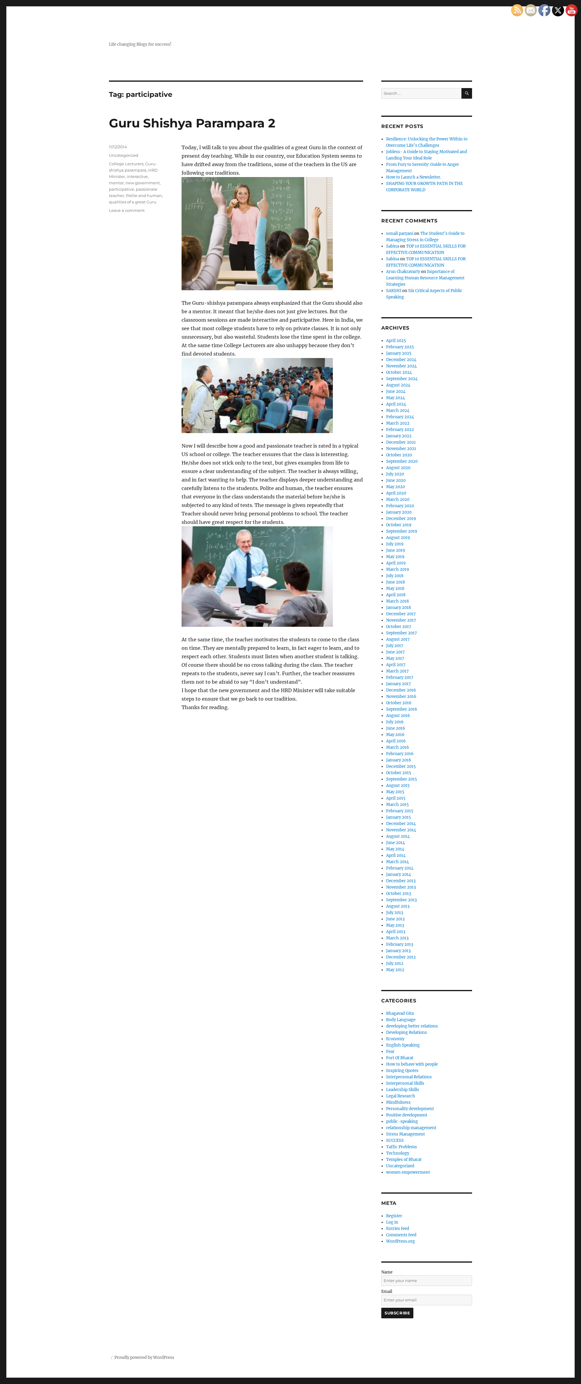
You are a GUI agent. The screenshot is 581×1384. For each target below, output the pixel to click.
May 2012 (395, 969)
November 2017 (401, 620)
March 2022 (397, 423)
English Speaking (403, 1045)
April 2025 (396, 340)
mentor (116, 182)
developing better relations (412, 1026)
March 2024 (397, 410)
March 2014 (397, 861)
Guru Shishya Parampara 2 (192, 123)
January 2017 (398, 683)
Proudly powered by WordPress (144, 1357)
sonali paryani (399, 233)
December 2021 (401, 442)
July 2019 (395, 544)
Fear (390, 1051)
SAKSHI (393, 290)
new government (143, 182)
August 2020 (398, 467)
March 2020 (397, 499)
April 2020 (396, 493)
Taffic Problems (401, 1146)
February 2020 (400, 505)
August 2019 (398, 537)
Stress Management (405, 1134)
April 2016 (396, 741)
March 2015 (397, 804)
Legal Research (400, 1096)
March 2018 (397, 601)
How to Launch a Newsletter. (413, 177)
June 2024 (395, 391)
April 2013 (395, 931)
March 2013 (397, 938)
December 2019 (401, 518)
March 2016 (397, 747)
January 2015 (398, 817)
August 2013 (397, 906)
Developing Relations (406, 1032)
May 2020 (395, 486)
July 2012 (394, 963)
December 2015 (401, 766)
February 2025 (400, 347)
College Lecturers (126, 163)
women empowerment (408, 1172)
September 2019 (401, 531)
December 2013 (400, 880)
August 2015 (398, 785)
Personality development (410, 1108)
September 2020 (402, 461)
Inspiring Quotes (402, 1070)
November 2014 (401, 830)
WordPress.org (400, 1241)
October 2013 (398, 893)
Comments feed (401, 1235)
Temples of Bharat (404, 1159)
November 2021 (401, 448)
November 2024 (401, 366)
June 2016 (395, 728)
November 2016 (401, 696)
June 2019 (395, 550)
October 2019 (399, 525)
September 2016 (401, 709)
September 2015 (401, 779)
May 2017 (395, 658)
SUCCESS (395, 1140)
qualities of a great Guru (132, 201)
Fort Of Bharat (399, 1057)
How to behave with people (412, 1064)
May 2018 (395, 588)
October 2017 (398, 626)
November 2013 (401, 887)
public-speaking (402, 1121)
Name (386, 1272)
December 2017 (401, 613)
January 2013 (398, 950)
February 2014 (399, 868)
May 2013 (395, 925)
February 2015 (399, 811)
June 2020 (395, 480)
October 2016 (399, 702)
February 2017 (399, 677)
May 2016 (395, 734)
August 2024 (398, 385)
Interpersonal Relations (409, 1077)
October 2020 (399, 455)
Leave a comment (127, 210)
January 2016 (398, 760)
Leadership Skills (402, 1089)
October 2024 (399, 372)
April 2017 (395, 664)
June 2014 (395, 842)
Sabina (392, 246)
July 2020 (395, 474)
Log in (392, 1222)
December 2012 (401, 957)
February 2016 (400, 753)
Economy (395, 1038)
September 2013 (401, 899)
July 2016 (395, 722)
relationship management (411, 1127)
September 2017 (401, 633)
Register (394, 1215)
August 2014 (398, 836)
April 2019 (396, 563)
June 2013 (395, 919)
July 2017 (394, 645)
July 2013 (394, 912)
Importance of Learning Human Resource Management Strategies (425, 278)
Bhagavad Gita (400, 1013)
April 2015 (395, 798)
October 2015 (398, 772)
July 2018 (394, 575)
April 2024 (396, 404)
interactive (137, 176)
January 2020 (399, 512)
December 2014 (401, 823)
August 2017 (398, 639)
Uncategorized (123, 155)
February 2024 (400, 416)
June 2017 (395, 652)
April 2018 (395, 594)
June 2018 (395, 582)
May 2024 (395, 397)
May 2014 (395, 849)
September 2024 (402, 378)
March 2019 (397, 569)
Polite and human (144, 195)
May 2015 (395, 791)
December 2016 (401, 690)
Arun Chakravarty (403, 271)
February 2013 (399, 944)
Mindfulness (398, 1102)
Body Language (400, 1019)
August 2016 (398, 715)
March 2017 (397, 671)
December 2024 (401, 359)
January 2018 (398, 607)
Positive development (406, 1115)
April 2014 (395, 855)
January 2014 (398, 874)
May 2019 (395, 556)
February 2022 (400, 429)
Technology (397, 1153)
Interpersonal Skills (405, 1083)
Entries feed (397, 1228)
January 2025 (399, 353)
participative (121, 189)
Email (386, 1291)
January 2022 (399, 436)
